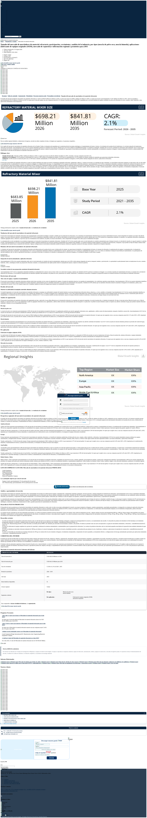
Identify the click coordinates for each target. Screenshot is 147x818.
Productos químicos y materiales (16, 21)
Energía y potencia (13, 17)
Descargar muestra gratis (39, 96)
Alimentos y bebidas (13, 15)
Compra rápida (10, 64)
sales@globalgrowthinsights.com (10, 734)
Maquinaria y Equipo (14, 13)
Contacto (7, 33)
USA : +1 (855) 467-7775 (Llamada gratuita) (13, 4)
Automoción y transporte (14, 14)
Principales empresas (10, 720)
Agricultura (11, 20)
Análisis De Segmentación (11, 717)
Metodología (29, 96)
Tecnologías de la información (16, 10)
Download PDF (4, 767)
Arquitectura (11, 22)
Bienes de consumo (13, 24)
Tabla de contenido (12, 96)
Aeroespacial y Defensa (14, 18)
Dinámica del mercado (10, 715)
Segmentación (21, 96)
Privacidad (84, 422)
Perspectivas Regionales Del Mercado (14, 718)
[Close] (70, 739)
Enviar (73, 418)
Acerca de (7, 30)
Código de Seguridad (40, 752)
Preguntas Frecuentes (10, 723)
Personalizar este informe (53, 96)
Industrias (7, 9)
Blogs (6, 27)
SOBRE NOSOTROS (9, 780)
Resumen (4, 96)
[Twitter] (1, 796)
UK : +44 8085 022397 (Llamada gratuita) (36, 4)
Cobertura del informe (10, 722)
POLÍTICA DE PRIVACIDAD (12, 783)
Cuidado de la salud (13, 11)
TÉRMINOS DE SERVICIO (11, 782)
